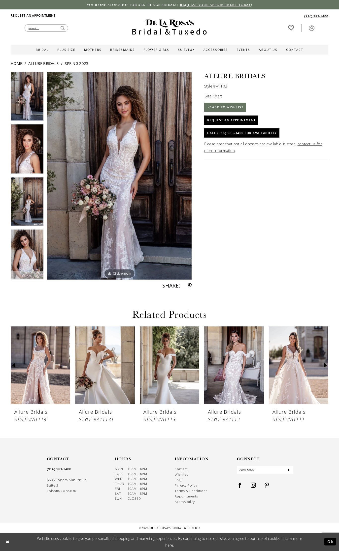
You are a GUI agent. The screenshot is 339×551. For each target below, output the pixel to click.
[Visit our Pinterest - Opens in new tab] (267, 485)
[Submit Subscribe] (289, 470)
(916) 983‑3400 (59, 469)
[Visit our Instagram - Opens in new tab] (253, 485)
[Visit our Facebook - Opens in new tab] (240, 485)
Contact (181, 469)
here (169, 545)
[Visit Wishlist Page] (291, 28)
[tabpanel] (27, 98)
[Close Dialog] (7, 541)
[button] (312, 28)
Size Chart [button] (213, 95)
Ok (330, 541)
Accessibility (185, 501)
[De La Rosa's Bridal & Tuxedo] (169, 27)
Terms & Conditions (191, 491)
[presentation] (40, 365)
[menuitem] (90, 15)
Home (16, 63)
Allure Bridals (43, 63)
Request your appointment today (215, 4)
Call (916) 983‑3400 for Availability (242, 133)
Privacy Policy (186, 485)
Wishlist (181, 474)
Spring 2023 (76, 63)
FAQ (178, 480)
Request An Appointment (231, 120)
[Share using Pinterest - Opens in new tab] (190, 286)
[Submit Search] (62, 28)
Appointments (186, 496)
